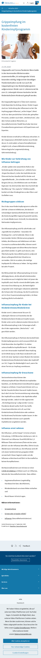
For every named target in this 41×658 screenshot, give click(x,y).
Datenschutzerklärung (23, 634)
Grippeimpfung (10, 509)
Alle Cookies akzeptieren (20, 641)
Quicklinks (5, 576)
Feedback (26, 546)
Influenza (8, 518)
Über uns (4, 588)
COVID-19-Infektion (9, 471)
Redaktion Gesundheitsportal (18, 526)
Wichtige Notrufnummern (10, 569)
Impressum (20, 603)
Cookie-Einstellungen (22, 628)
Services (4, 582)
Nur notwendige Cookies (20, 647)
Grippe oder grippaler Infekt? (15, 513)
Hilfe (20, 599)
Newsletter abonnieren (19, 560)
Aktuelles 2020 (13, 8)
